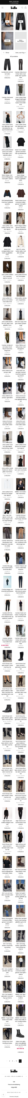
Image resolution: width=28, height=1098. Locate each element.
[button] (5, 645)
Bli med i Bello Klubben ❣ (14, 1076)
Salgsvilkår (14, 1087)
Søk (14, 1082)
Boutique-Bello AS (14, 1092)
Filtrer (7, 53)
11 (16, 1061)
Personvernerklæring (14, 1084)
